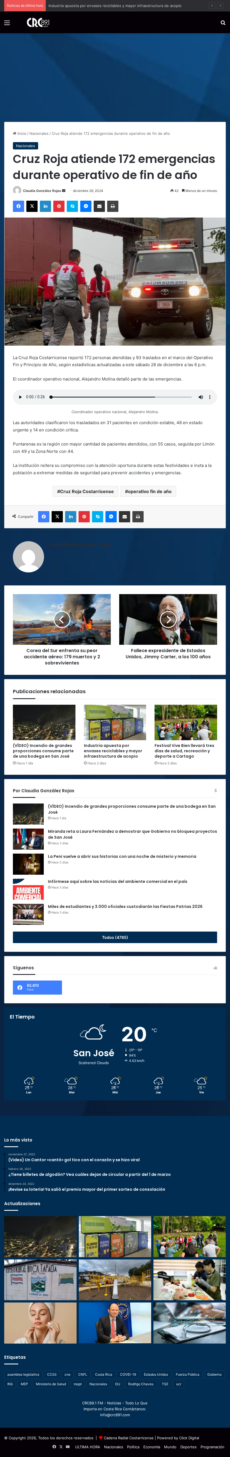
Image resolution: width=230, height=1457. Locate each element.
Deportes (188, 1447)
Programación (212, 1447)
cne (67, 1374)
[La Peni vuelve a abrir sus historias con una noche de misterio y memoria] (28, 864)
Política (133, 1447)
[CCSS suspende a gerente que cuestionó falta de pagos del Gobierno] (115, 1322)
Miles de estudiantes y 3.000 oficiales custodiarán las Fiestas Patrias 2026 (125, 906)
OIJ (117, 1384)
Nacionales (39, 133)
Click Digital (189, 1438)
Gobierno (214, 1374)
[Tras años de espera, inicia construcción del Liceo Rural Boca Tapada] (40, 1280)
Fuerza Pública (187, 1374)
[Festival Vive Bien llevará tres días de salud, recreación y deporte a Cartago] (186, 722)
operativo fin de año (150, 491)
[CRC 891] (35, 22)
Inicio (21, 133)
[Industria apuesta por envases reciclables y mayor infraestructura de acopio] (115, 722)
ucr (178, 1384)
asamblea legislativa (23, 1374)
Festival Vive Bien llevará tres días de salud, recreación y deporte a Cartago (184, 751)
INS (10, 1384)
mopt (78, 1384)
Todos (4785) (115, 937)
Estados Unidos (156, 1374)
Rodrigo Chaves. (141, 1384)
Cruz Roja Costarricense (87, 491)
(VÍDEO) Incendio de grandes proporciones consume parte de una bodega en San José (43, 751)
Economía (151, 1447)
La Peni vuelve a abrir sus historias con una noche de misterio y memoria (122, 856)
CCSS (52, 1374)
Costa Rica (103, 1374)
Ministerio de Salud (51, 1384)
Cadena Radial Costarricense (129, 1438)
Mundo (170, 1447)
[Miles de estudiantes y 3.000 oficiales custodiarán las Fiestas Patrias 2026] (28, 914)
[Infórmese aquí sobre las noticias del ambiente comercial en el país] (28, 889)
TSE (165, 1384)
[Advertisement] (115, 75)
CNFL (82, 1374)
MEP (24, 1384)
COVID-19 (128, 1374)
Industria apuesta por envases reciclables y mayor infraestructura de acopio (113, 751)
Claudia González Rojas (42, 191)
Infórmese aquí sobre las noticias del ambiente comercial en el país (117, 881)
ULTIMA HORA (87, 1447)
